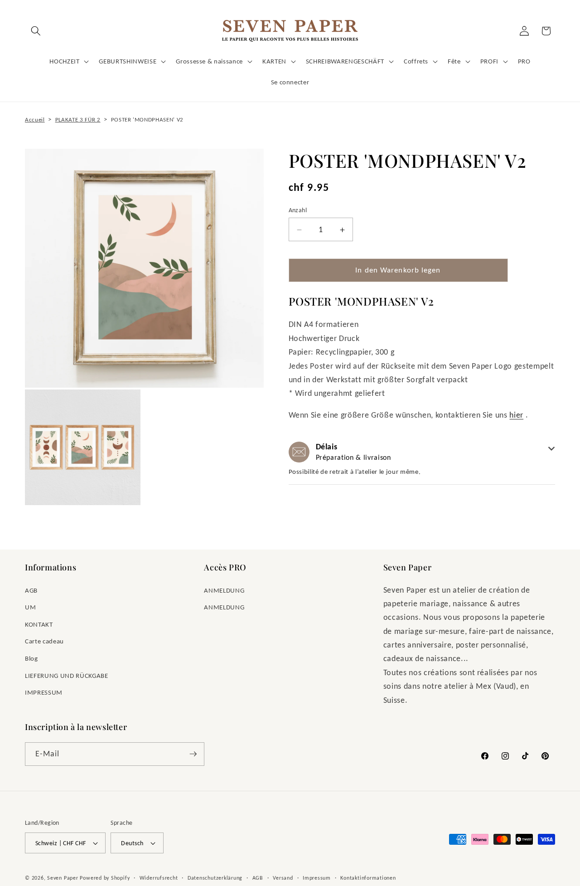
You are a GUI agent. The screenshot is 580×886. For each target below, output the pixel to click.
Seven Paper (62, 877)
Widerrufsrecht (159, 877)
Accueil (35, 119)
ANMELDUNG (224, 590)
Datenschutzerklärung (215, 877)
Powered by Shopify (105, 877)
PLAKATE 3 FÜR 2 (78, 119)
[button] (36, 31)
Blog (31, 658)
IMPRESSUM (44, 692)
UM (30, 607)
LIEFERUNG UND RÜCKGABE (66, 675)
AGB (31, 590)
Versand (283, 877)
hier (516, 415)
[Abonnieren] (193, 754)
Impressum (317, 877)
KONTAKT (39, 624)
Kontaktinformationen (368, 877)
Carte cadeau (44, 641)
